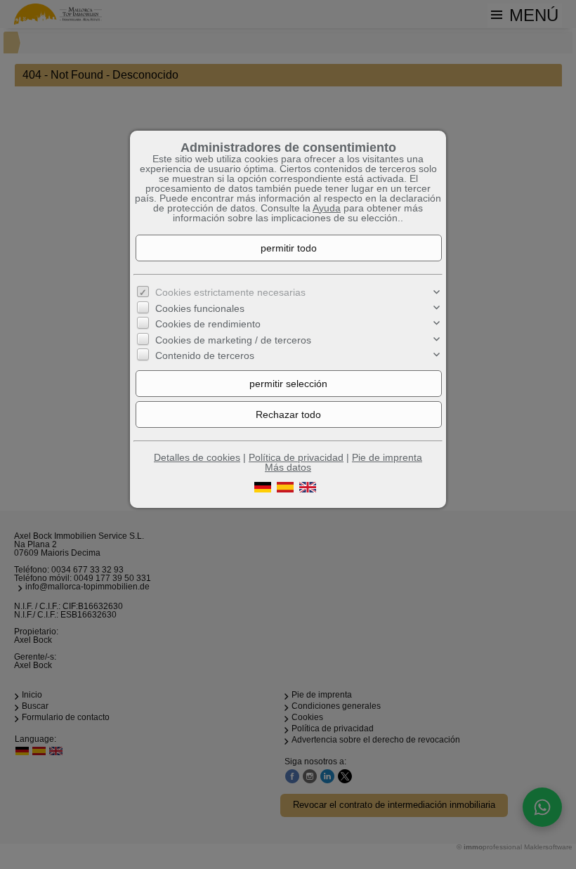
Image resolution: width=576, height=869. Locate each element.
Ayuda (327, 208)
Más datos (288, 467)
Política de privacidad (296, 457)
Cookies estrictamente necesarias (230, 292)
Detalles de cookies (197, 457)
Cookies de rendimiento (208, 323)
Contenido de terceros (204, 355)
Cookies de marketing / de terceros (233, 340)
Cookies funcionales (199, 308)
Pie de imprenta (387, 457)
